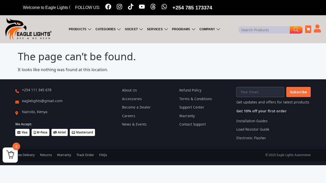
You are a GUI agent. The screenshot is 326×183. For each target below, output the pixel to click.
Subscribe (298, 91)
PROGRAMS (181, 29)
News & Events (134, 124)
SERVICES (155, 29)
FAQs (103, 154)
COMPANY (207, 29)
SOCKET (131, 29)
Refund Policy (190, 90)
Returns (46, 154)
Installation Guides (252, 120)
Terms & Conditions (195, 98)
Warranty (187, 115)
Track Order (85, 154)
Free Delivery (25, 154)
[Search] (296, 30)
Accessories (132, 98)
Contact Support (192, 124)
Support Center (191, 107)
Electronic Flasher (251, 137)
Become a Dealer (136, 107)
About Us (129, 90)
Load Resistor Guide (252, 129)
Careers (128, 115)
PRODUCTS (77, 29)
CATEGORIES (106, 29)
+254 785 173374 (192, 7)
